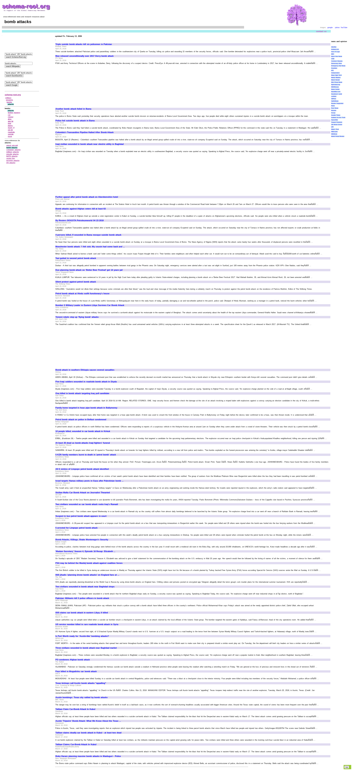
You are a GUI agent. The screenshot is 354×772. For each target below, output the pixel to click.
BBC (332, 54)
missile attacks (12, 154)
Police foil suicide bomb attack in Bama (75, 121)
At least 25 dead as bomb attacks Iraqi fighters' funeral (82, 443)
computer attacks (13, 150)
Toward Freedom (336, 122)
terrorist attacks (12, 161)
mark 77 (11, 128)
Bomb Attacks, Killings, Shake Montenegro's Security (81, 540)
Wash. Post (335, 129)
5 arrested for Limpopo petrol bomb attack (76, 528)
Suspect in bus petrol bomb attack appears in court (81, 516)
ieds (9, 123)
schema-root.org (13, 95)
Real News (334, 108)
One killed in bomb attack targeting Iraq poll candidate (82, 393)
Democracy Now (336, 63)
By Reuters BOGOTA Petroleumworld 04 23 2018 (79, 220)
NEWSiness (335, 87)
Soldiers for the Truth (338, 117)
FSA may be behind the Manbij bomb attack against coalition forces (89, 563)
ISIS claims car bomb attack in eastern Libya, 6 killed (81, 613)
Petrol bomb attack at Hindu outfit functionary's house (82, 293)
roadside (11, 132)
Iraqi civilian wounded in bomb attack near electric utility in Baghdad (89, 144)
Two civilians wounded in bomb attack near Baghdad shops (85, 587)
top (346, 767)
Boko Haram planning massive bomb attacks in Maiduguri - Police (88, 756)
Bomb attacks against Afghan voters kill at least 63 (80, 209)
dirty (9, 119)
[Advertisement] (78, 85)
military (8, 98)
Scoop (333, 113)
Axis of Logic (335, 51)
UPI (332, 127)
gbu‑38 (10, 121)
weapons (9, 100)
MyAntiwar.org (335, 84)
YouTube (344, 27)
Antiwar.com (335, 49)
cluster (10, 117)
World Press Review (337, 136)
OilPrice (333, 98)
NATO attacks (12, 156)
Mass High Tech (336, 75)
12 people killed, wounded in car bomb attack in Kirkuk (82, 431)
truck (10, 136)
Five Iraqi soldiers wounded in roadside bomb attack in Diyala (86, 382)
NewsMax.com (335, 91)
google (330, 27)
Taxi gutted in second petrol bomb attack (75, 258)
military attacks (12, 152)
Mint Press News (336, 82)
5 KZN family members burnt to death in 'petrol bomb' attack (85, 455)
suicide (11, 134)
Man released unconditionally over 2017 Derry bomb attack (84, 56)
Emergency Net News (338, 66)
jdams (10, 126)
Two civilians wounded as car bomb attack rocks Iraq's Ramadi (86, 504)
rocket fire (10, 158)
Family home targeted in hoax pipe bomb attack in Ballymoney (86, 408)
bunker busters (14, 113)
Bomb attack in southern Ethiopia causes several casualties (84, 370)
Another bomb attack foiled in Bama (73, 109)
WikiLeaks (334, 131)
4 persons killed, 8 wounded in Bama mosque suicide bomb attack (88, 235)
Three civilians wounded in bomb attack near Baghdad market (86, 648)
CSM (332, 58)
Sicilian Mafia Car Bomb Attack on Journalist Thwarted (82, 492)
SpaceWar (334, 120)
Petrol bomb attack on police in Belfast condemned (80, 419)
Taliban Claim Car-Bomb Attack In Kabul (75, 709)
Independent (335, 73)
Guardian (334, 68)
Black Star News (336, 56)
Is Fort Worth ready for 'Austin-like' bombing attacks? (82, 636)
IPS (332, 70)
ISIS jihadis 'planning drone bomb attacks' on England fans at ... (87, 575)
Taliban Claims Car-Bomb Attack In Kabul (75, 744)
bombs (9, 102)
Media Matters (335, 77)
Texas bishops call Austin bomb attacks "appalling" (80, 683)
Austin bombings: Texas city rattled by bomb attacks (81, 697)
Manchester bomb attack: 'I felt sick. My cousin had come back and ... (90, 247)
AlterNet (333, 47)
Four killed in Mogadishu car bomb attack (76, 671)
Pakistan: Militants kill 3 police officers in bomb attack (82, 598)
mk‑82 (10, 130)
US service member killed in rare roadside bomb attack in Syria (86, 624)
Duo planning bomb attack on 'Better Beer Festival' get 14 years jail (89, 270)
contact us (321, 31)
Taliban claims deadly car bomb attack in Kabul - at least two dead (88, 733)
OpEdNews (334, 101)
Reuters (333, 110)
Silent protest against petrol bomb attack (75, 282)
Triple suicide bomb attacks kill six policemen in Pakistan (83, 44)
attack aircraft (12, 145)
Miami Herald (335, 80)
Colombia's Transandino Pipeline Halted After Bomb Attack (84, 132)
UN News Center (336, 124)
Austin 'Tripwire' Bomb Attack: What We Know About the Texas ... (88, 721)
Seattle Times (335, 115)
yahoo (337, 27)
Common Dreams (336, 61)
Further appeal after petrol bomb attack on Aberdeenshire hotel (86, 197)
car (9, 115)
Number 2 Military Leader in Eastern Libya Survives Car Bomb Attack (89, 305)
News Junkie (335, 89)
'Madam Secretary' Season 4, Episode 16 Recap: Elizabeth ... (85, 551)
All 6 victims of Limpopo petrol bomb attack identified (82, 469)
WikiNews (334, 134)
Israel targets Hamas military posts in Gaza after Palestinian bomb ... (89, 481)
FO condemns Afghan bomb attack (72, 660)
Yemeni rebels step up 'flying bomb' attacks (77, 317)
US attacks (10, 163)
